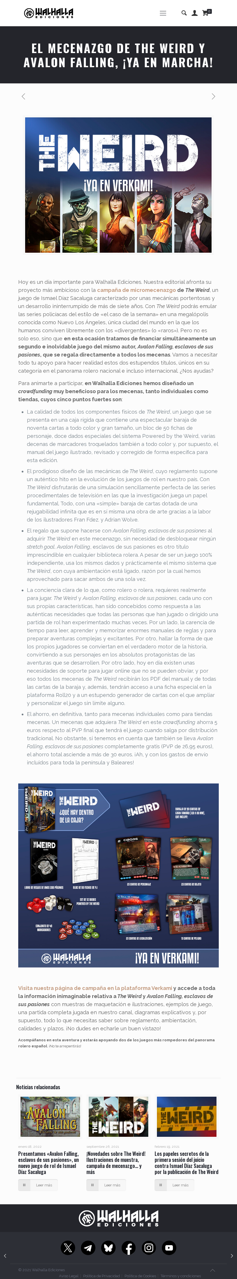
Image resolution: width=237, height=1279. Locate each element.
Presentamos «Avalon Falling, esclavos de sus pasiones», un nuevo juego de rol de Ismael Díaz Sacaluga (48, 1162)
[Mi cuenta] (194, 13)
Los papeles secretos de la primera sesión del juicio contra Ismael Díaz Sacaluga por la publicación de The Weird (187, 1162)
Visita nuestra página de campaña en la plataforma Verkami (95, 988)
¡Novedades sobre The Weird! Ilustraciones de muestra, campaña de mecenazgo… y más (115, 1162)
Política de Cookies (140, 1276)
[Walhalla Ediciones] (48, 13)
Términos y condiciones (181, 1276)
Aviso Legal (69, 1276)
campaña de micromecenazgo (136, 290)
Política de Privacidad (101, 1276)
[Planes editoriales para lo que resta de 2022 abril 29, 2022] (232, 1255)
